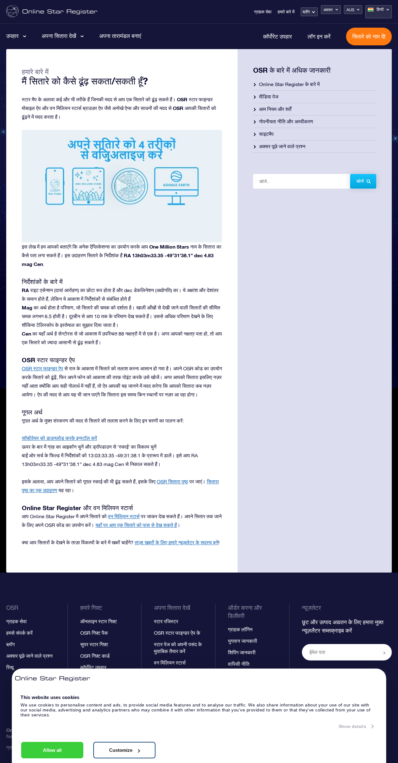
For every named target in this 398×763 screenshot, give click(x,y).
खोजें (360, 181)
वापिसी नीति (238, 664)
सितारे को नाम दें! (369, 36)
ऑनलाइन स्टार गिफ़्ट (98, 621)
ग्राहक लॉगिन (240, 629)
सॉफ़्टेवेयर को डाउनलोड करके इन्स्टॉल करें (59, 438)
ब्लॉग (306, 11)
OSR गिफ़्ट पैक (94, 633)
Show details (352, 726)
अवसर (328, 9)
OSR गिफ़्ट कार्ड (95, 656)
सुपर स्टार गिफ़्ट (94, 644)
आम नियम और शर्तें (275, 109)
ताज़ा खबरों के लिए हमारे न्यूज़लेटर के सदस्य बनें (176, 542)
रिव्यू (10, 667)
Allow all (52, 750)
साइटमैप (266, 134)
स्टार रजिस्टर (166, 621)
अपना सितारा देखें (59, 35)
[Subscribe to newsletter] (384, 652)
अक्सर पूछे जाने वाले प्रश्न (282, 146)
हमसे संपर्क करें (19, 633)
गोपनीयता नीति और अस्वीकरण (286, 121)
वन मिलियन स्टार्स (124, 516)
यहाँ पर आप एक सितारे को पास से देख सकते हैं (136, 525)
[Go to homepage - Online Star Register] (51, 11)
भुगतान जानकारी (242, 641)
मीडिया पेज (268, 96)
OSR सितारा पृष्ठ (172, 481)
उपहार (12, 35)
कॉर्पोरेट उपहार (277, 36)
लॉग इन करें (319, 36)
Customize (120, 750)
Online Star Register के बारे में (289, 84)
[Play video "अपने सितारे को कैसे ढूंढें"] (122, 186)
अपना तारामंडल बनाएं (120, 35)
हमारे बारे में (286, 11)
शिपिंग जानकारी (242, 652)
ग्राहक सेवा (262, 11)
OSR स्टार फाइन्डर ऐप (42, 368)
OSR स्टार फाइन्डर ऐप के (177, 633)
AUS (350, 9)
